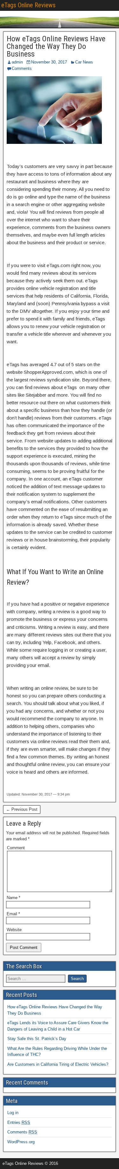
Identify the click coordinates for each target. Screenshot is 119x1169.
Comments (22, 68)
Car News (84, 62)
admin (17, 62)
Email (13, 913)
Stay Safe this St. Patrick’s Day (36, 1038)
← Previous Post (21, 809)
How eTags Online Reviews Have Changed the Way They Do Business (56, 46)
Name (13, 897)
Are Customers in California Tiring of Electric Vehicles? (57, 1064)
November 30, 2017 (49, 62)
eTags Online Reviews (28, 5)
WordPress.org (21, 1141)
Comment (16, 847)
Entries (18, 1122)
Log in (12, 1112)
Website (14, 929)
